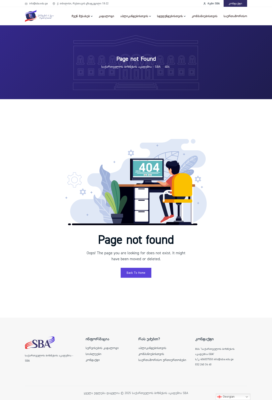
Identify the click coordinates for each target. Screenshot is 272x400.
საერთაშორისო (235, 16)
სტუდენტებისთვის (170, 16)
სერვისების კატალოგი (102, 348)
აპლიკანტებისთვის (134, 16)
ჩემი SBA (213, 3)
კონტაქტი (235, 3)
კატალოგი (106, 16)
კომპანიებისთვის (204, 16)
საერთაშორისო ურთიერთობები (162, 360)
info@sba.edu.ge (38, 3)
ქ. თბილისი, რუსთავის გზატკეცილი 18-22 (82, 3)
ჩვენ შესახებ (81, 16)
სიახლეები (93, 354)
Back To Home (136, 273)
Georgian (228, 396)
